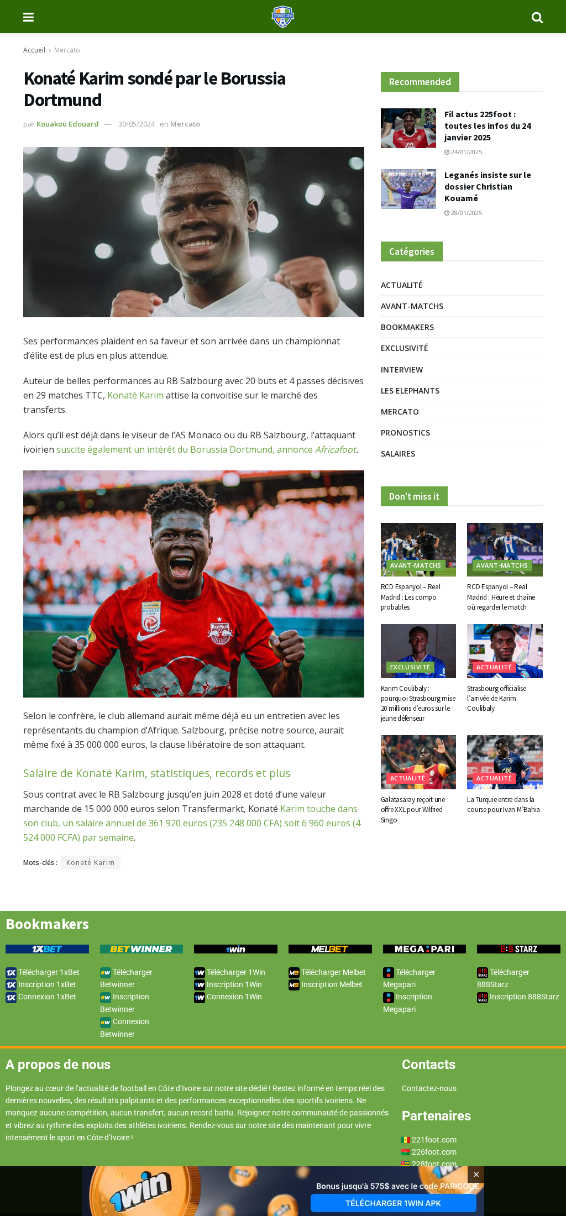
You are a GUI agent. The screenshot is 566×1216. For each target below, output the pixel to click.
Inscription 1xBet (46, 984)
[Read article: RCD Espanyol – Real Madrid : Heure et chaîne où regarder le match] (505, 550)
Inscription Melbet (331, 984)
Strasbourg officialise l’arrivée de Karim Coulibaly (496, 698)
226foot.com (434, 1151)
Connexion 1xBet (46, 996)
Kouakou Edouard (67, 124)
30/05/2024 (136, 124)
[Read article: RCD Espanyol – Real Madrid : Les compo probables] (419, 550)
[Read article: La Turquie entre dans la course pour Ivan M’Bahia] (505, 762)
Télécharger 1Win (235, 972)
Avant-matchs (412, 306)
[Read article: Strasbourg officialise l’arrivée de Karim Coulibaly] (505, 651)
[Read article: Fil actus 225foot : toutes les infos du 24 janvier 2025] (408, 128)
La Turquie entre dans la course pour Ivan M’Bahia (503, 804)
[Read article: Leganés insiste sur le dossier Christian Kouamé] (408, 189)
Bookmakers (407, 327)
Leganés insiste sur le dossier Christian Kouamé (487, 186)
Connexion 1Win (233, 996)
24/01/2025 (465, 152)
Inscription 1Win (233, 984)
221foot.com (434, 1139)
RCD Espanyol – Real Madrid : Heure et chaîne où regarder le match (501, 596)
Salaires (398, 453)
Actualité (402, 285)
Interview (402, 369)
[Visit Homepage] (282, 17)
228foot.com (434, 1164)
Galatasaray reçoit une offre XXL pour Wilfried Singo (413, 809)
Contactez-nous (429, 1088)
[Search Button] (537, 16)
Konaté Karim (135, 395)
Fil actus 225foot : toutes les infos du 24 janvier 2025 (487, 125)
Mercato (67, 50)
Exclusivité (404, 348)
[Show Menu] (28, 16)
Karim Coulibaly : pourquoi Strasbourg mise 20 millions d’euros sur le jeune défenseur (418, 704)
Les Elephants (410, 390)
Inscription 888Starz (523, 996)
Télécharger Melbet (333, 972)
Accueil (34, 50)
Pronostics (405, 432)
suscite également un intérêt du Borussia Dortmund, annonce (206, 449)
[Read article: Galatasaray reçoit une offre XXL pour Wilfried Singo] (419, 762)
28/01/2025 (465, 212)
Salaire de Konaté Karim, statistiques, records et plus (156, 773)
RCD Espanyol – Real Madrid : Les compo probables (411, 596)
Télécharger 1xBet (48, 972)
